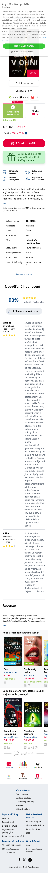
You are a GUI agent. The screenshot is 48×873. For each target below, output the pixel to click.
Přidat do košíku (26, 143)
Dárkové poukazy (23, 798)
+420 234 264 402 (13, 845)
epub (15, 97)
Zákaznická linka (23, 809)
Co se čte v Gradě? (34, 829)
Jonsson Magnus (11, 737)
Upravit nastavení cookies (34, 850)
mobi (25, 97)
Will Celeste (29, 675)
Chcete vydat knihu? (35, 825)
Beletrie (5, 818)
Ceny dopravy (22, 794)
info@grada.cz (12, 849)
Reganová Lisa (30, 737)
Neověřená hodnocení (22, 286)
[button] (24, 51)
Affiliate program (33, 821)
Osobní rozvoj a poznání (13, 836)
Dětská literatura (9, 826)
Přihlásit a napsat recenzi (26, 311)
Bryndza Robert (11, 672)
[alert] (24, 28)
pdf (36, 97)
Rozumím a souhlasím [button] (24, 46)
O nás (28, 845)
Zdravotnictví (8, 822)
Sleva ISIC (20, 805)
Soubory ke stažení (24, 274)
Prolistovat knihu (24, 83)
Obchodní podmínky (25, 801)
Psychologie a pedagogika (8, 831)
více (5, 203)
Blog (28, 833)
